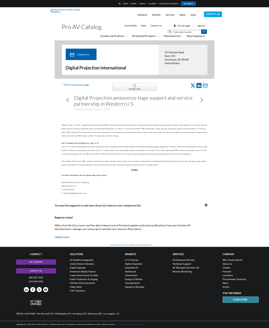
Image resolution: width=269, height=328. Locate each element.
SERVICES (178, 254)
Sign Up (201, 25)
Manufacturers (172, 35)
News (144, 25)
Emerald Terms (117, 245)
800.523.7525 (36, 277)
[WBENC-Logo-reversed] (36, 300)
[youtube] (45, 289)
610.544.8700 (36, 281)
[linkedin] (26, 289)
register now (62, 236)
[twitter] (39, 289)
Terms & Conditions (123, 324)
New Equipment (196, 35)
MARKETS (130, 254)
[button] (119, 3)
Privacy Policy (130, 245)
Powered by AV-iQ (144, 245)
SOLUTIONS (76, 254)
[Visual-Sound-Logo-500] (66, 9)
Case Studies (130, 25)
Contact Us (156, 25)
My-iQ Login (183, 25)
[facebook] (32, 289)
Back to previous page (76, 84)
